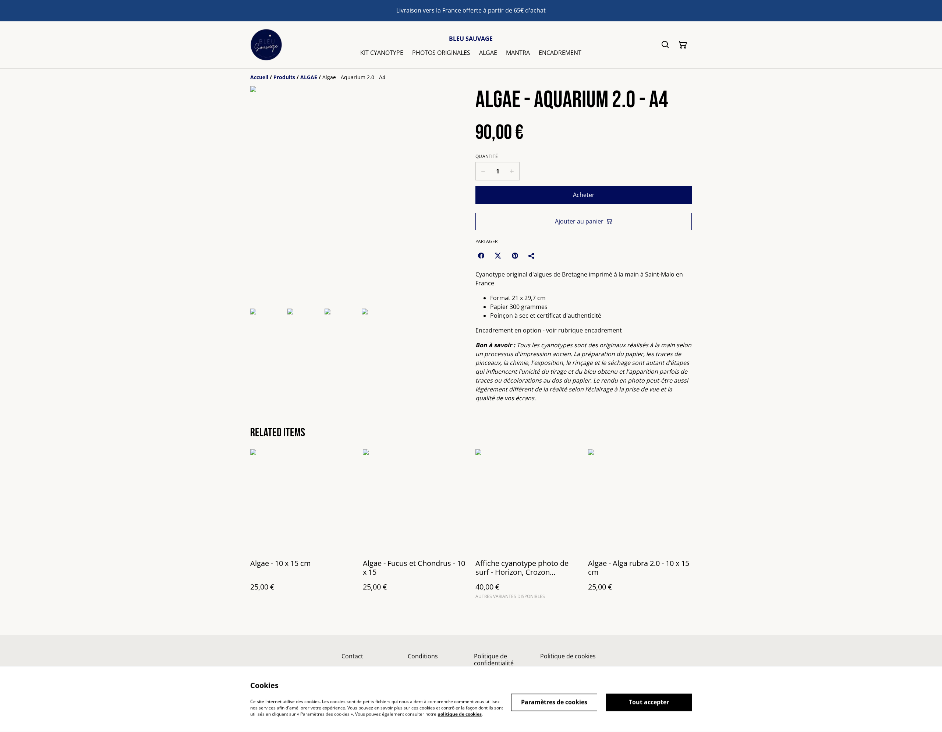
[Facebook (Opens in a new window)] (480, 255)
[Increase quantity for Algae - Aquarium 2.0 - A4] (512, 171)
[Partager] (531, 255)
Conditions (423, 656)
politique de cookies (460, 714)
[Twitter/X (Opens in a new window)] (497, 255)
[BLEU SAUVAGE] (266, 45)
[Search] (665, 45)
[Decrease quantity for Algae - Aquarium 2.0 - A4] (483, 171)
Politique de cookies (568, 656)
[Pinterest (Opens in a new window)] (514, 255)
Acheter (584, 195)
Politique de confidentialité (494, 659)
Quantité (486, 156)
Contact (352, 656)
